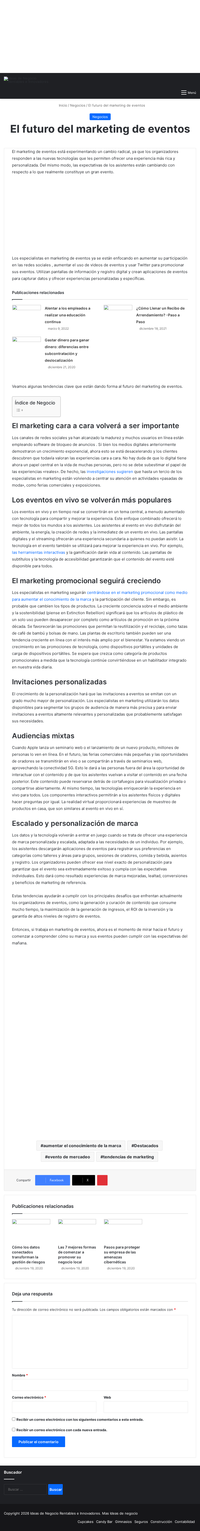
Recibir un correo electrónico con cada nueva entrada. (61, 1430)
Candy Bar (104, 1522)
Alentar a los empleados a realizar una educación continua (67, 315)
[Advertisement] (100, 36)
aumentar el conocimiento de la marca (82, 1145)
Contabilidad (185, 1522)
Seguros (141, 1522)
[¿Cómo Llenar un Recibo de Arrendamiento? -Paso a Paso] (118, 313)
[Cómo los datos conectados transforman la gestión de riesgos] (31, 1230)
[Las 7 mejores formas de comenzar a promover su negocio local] (77, 1230)
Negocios (77, 105)
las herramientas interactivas (38, 552)
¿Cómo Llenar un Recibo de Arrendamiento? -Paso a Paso (160, 315)
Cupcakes (85, 1522)
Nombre (20, 1375)
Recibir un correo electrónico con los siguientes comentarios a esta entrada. (80, 1419)
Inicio (62, 105)
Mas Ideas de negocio (120, 1513)
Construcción (161, 1522)
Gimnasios (123, 1522)
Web (107, 1397)
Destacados (146, 1145)
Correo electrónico (29, 1397)
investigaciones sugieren (110, 471)
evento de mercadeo (69, 1156)
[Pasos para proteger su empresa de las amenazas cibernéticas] (123, 1230)
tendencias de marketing (128, 1156)
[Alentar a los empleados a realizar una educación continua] (26, 313)
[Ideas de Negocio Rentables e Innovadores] (28, 80)
